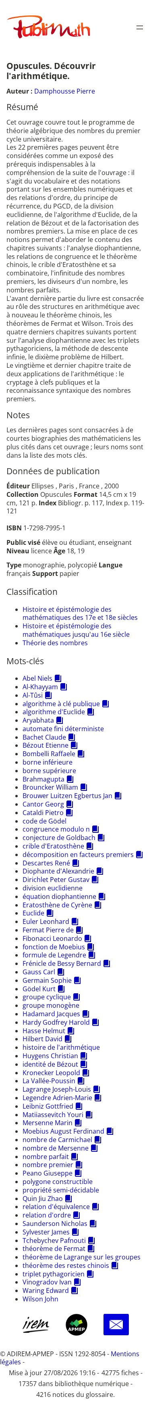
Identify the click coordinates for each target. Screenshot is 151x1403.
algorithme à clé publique (61, 703)
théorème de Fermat (54, 1248)
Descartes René (46, 863)
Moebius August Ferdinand (63, 1131)
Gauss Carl (39, 971)
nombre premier (48, 1164)
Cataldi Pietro (43, 812)
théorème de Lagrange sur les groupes (82, 1257)
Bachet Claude (44, 737)
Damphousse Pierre (64, 91)
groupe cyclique (47, 996)
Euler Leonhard (46, 921)
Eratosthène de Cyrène (57, 905)
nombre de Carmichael (57, 1139)
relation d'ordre (47, 1215)
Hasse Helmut (44, 1030)
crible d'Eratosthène (53, 846)
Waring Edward (46, 1290)
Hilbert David (42, 1038)
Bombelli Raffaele (49, 753)
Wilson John (40, 1299)
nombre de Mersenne (56, 1148)
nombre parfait (46, 1156)
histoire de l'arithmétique (61, 1047)
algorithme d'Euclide (54, 711)
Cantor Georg (43, 804)
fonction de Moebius (54, 946)
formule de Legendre (54, 955)
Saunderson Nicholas (55, 1223)
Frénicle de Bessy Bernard (62, 963)
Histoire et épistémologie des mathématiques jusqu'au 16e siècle (76, 630)
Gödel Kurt (39, 988)
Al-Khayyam (40, 686)
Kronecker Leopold (51, 1072)
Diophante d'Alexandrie (58, 871)
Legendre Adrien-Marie (57, 1097)
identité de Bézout (50, 1064)
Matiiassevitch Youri (53, 1114)
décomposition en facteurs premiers (78, 854)
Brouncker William (50, 787)
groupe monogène (51, 1005)
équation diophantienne (59, 896)
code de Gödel (44, 821)
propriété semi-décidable (61, 1190)
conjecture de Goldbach (59, 837)
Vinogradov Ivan (47, 1282)
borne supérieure (49, 770)
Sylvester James (46, 1232)
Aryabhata (38, 720)
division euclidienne (53, 888)
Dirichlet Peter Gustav (56, 879)
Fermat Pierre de (48, 930)
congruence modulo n (56, 829)
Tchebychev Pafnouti (54, 1240)
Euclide (33, 913)
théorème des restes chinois (66, 1265)
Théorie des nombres (55, 642)
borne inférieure (47, 762)
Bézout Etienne (45, 745)
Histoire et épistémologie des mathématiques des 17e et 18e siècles (80, 613)
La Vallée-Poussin (49, 1080)
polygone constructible (58, 1181)
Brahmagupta (43, 779)
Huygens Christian (50, 1055)
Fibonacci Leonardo (52, 938)
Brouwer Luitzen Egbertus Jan (67, 795)
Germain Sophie (47, 980)
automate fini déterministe (63, 728)
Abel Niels (37, 678)
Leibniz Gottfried (48, 1106)
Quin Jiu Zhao (43, 1198)
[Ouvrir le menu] (140, 27)
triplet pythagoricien (54, 1274)
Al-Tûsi (33, 695)
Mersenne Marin (47, 1122)
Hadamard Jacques (51, 1013)
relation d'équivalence (56, 1206)
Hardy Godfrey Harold (56, 1022)
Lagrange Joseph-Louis (57, 1089)
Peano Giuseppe (47, 1173)
